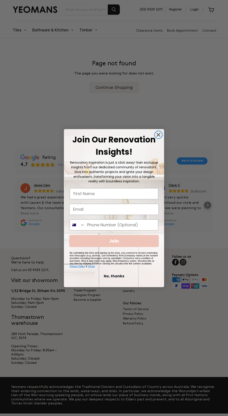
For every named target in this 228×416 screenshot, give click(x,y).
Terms (91, 266)
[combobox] (77, 225)
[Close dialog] (158, 135)
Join (114, 241)
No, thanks (114, 276)
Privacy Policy (77, 266)
